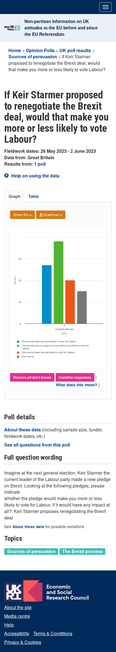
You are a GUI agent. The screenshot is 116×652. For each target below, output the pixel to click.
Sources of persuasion (32, 56)
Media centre (17, 616)
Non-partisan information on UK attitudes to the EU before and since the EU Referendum (61, 27)
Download (51, 214)
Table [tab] (33, 196)
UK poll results (75, 50)
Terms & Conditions (52, 633)
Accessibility (16, 633)
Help (9, 624)
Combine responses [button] (75, 377)
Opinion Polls (40, 50)
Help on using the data (34, 175)
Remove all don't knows (32, 377)
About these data (23, 429)
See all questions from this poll (37, 444)
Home (14, 50)
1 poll (40, 164)
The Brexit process (82, 551)
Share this (21, 214)
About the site (18, 607)
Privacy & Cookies (22, 642)
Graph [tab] (15, 196)
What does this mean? (77, 384)
